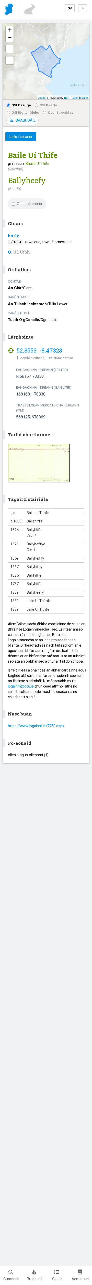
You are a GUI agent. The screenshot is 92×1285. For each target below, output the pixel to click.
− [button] (10, 38)
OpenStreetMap (60, 112)
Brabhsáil (34, 1279)
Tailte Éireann (79, 97)
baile (13, 236)
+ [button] (10, 30)
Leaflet (42, 97)
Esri (66, 97)
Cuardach (11, 1279)
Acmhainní (80, 1279)
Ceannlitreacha (29, 203)
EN (82, 8)
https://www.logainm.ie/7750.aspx (36, 726)
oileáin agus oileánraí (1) (28, 755)
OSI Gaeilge (21, 105)
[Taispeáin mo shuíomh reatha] (10, 60)
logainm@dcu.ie (21, 686)
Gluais (57, 1279)
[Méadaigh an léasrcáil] (10, 49)
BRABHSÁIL (25, 120)
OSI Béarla (48, 105)
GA (69, 8)
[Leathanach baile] (9, 10)
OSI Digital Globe (25, 112)
